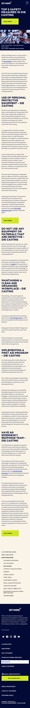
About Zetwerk (8, 666)
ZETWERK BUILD (7, 695)
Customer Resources (9, 552)
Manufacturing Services (12, 657)
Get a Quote (8, 21)
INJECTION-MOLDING (10, 585)
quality (13, 264)
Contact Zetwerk (9, 691)
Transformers (9, 595)
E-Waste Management (9, 703)
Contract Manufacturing (13, 569)
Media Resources (7, 554)
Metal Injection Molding (12, 583)
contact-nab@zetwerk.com (11, 674)
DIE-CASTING (8, 566)
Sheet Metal (8, 577)
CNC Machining (9, 563)
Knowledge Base (18, 45)
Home (2, 45)
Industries (6, 648)
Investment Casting (10, 580)
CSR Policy (11, 701)
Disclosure (21, 703)
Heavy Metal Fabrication (12, 588)
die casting (7, 61)
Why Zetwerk (7, 653)
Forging (6, 571)
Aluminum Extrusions (11, 560)
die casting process (16, 318)
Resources (9, 45)
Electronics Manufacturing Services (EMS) (13, 592)
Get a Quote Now (14, 678)
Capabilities (6, 644)
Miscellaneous (9, 574)
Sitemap (4, 701)
